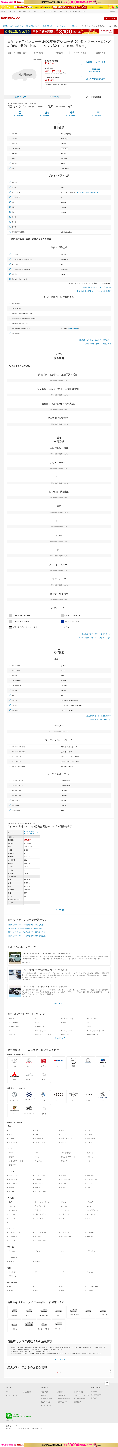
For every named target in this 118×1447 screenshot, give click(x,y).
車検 (59, 53)
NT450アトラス (66, 1031)
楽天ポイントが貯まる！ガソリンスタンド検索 (94, 291)
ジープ (37, 1187)
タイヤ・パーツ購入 (64, 1398)
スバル (63, 1134)
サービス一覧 (10, 1428)
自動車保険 (77, 1402)
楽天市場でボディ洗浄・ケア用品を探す (96, 634)
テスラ (11, 1187)
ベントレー (13, 1206)
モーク (11, 1222)
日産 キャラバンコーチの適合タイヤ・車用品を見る (26, 932)
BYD (10, 1286)
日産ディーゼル (66, 1138)
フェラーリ (91, 1232)
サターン (64, 1175)
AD (36, 1019)
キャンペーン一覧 (11, 1395)
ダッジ (63, 1187)
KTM (63, 1291)
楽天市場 (112, 11)
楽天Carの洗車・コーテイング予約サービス (95, 638)
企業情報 (94, 1391)
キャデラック (14, 1175)
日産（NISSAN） (48, 26)
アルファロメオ (14, 1232)
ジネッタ (38, 1210)
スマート (90, 1153)
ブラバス (64, 1161)
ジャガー (64, 1202)
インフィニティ (40, 1191)
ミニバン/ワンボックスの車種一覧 (87, 192)
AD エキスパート (67, 1019)
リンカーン (13, 1183)
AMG (11, 1153)
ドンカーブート (92, 1286)
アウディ (12, 1157)
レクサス (64, 1142)
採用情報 (94, 1398)
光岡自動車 (39, 1138)
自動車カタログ (62, 1402)
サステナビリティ (38, 1428)
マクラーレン (66, 1214)
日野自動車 (91, 1138)
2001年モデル (75, 26)
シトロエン (13, 1251)
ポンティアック (66, 1179)
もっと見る (57, 909)
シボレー (90, 1175)
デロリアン (39, 1183)
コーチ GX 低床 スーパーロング (29, 833)
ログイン (111, 18)
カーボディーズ (92, 1210)
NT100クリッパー (41, 1031)
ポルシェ (90, 1157)
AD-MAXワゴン (14, 1023)
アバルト (12, 1241)
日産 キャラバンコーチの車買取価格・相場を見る (25, 925)
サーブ (11, 1261)
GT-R (63, 1027)
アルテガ (12, 1165)
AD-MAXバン (92, 1019)
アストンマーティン (42, 1202)
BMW (37, 1153)
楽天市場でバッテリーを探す (100, 720)
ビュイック (13, 1179)
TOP (7, 1392)
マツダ (11, 1134)
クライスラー (40, 1175)
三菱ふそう (13, 1142)
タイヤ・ (79, 53)
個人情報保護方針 (96, 1395)
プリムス (90, 1183)
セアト (37, 1291)
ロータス (64, 1206)
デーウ (37, 1272)
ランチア (38, 1237)
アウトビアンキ (40, 1232)
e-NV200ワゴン (40, 1027)
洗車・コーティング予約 (81, 1395)
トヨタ (11, 1130)
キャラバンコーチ (62, 26)
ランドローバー (40, 1206)
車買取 (38, 53)
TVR (10, 1202)
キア (62, 1272)
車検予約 (43, 1395)
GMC (89, 1187)
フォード (38, 1179)
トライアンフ (40, 1218)
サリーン (64, 1183)
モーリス (12, 1218)
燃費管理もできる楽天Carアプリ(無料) (97, 287)
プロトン (38, 1286)
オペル (37, 1157)
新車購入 (60, 1392)
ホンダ (63, 1130)
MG (62, 1218)
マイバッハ (39, 1161)
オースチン (91, 1214)
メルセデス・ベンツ (16, 1161)
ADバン (37, 1023)
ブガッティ (91, 1251)
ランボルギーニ (66, 1237)
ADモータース (14, 1276)
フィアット (65, 1232)
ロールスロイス (14, 1210)
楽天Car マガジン (46, 1402)
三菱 (88, 1130)
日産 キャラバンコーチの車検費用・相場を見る (24, 928)
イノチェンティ (40, 1241)
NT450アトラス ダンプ (95, 1031)
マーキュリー (92, 1179)
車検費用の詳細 (73, 328)
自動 (100, 53)
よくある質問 (27, 1392)
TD (62, 1286)
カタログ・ (17, 53)
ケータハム (65, 1210)
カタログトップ (20, 97)
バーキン (12, 1291)
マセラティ (13, 1237)
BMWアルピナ (66, 1153)
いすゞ (37, 1134)
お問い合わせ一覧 (23, 1428)
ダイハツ (12, 1138)
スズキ (89, 1134)
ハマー (11, 1191)
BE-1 (89, 1023)
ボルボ (37, 1261)
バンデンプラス (40, 1214)
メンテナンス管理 (46, 1398)
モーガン (12, 1214)
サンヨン (90, 1272)
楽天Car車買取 (78, 1392)
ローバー (90, 1206)
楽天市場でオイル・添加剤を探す (98, 716)
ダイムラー (91, 1202)
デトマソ (90, 1237)
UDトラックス (40, 1142)
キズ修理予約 (62, 1395)
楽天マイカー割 (46, 1405)
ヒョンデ (12, 1272)
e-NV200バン (14, 1027)
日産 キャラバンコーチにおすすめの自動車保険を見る (27, 936)
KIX (10, 1031)
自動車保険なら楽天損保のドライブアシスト (94, 340)
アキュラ (90, 1142)
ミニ (88, 1161)
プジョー (38, 1251)
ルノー (63, 1251)
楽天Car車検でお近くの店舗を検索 (98, 344)
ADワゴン (64, 1023)
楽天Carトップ (7, 26)
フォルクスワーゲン (68, 1157)
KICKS (89, 1027)
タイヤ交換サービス (80, 1398)
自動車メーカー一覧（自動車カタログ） (27, 26)
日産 (36, 1130)
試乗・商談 (44, 1392)
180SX (11, 1019)
